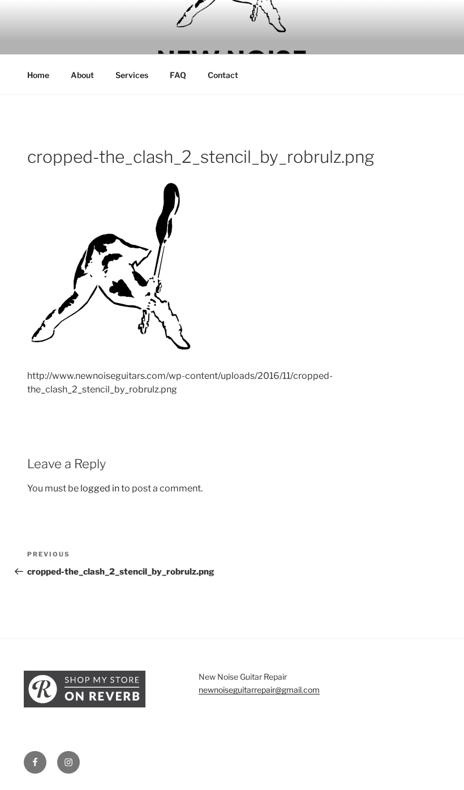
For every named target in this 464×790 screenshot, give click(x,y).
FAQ (178, 75)
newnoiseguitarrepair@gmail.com (259, 689)
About (82, 75)
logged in (99, 488)
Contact (223, 75)
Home (38, 75)
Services (131, 75)
